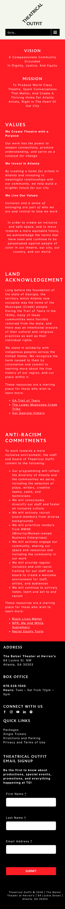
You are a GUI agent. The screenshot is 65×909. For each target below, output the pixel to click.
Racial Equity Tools (28, 631)
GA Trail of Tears (26, 400)
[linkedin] (24, 711)
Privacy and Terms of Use (24, 742)
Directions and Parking (22, 738)
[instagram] (11, 711)
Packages (11, 730)
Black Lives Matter (27, 619)
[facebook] (4, 711)
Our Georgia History (28, 413)
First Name (16, 794)
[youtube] (18, 711)
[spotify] (31, 711)
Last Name (16, 817)
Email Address (19, 841)
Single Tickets (14, 734)
